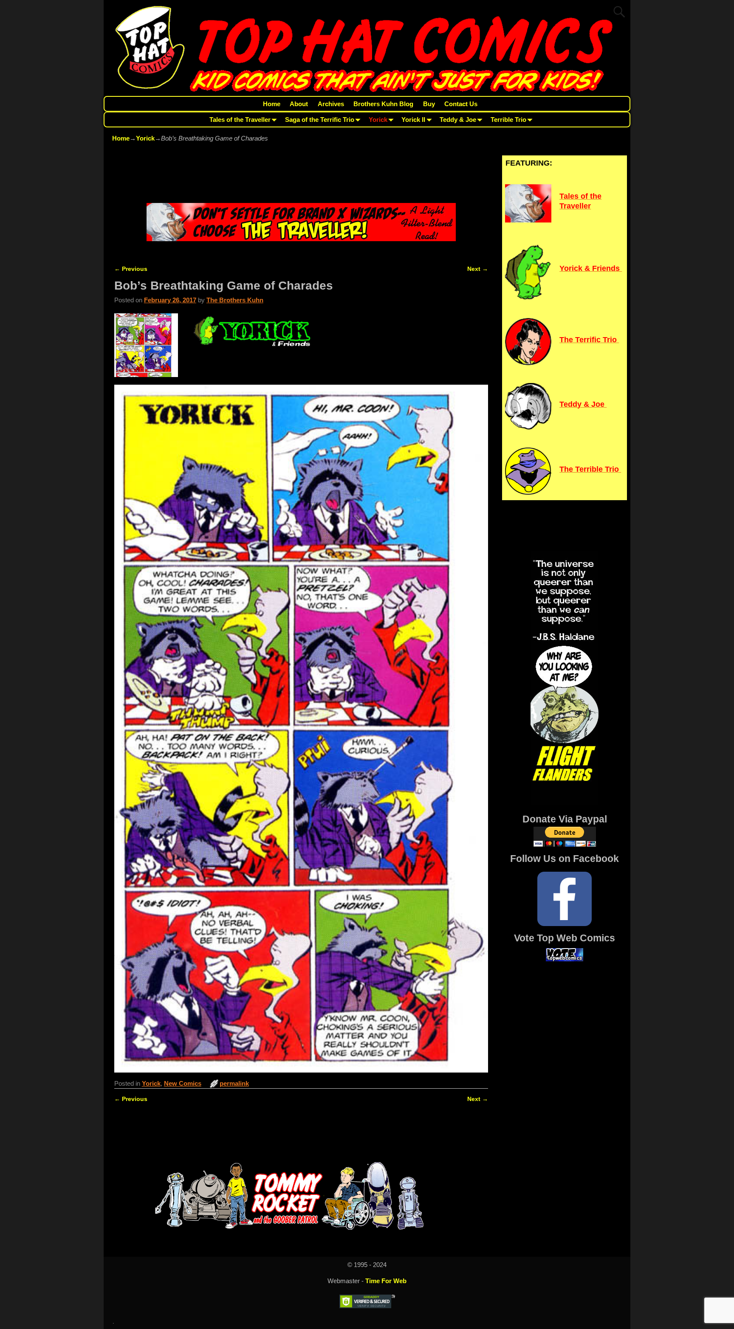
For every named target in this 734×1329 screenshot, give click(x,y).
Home (271, 103)
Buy (429, 103)
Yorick (378, 119)
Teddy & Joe (458, 119)
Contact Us (460, 103)
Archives (331, 103)
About (299, 103)
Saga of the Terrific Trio (319, 119)
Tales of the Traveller (240, 119)
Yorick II (413, 119)
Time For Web (386, 1280)
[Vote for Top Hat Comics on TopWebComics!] (564, 959)
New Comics (182, 1083)
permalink (234, 1083)
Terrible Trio (508, 119)
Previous (130, 269)
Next (477, 269)
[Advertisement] (301, 174)
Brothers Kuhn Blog (383, 103)
